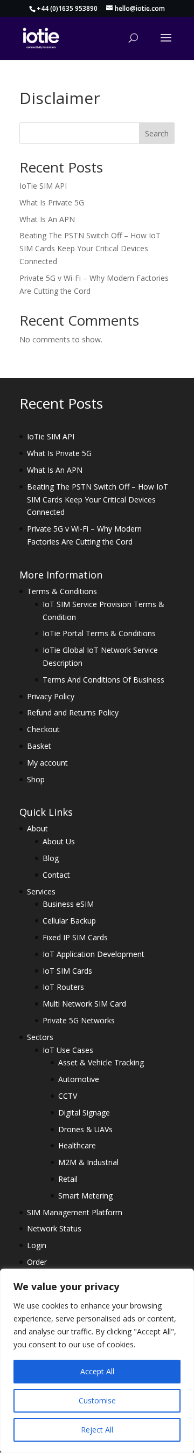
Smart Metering (85, 1195)
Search (157, 133)
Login (36, 1245)
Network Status (54, 1228)
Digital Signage (84, 1112)
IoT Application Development (93, 954)
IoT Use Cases (68, 1050)
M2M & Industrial (88, 1162)
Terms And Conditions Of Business (103, 679)
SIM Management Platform (74, 1212)
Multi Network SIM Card (84, 1003)
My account (47, 763)
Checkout (43, 729)
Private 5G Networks (79, 1020)
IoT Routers (63, 987)
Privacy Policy (50, 696)
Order (37, 1262)
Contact (56, 875)
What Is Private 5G (51, 202)
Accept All (97, 1371)
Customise (97, 1400)
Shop (36, 779)
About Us (59, 841)
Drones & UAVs (85, 1129)
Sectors (40, 1037)
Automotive (78, 1079)
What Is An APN (47, 219)
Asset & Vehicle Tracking (101, 1062)
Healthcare (77, 1145)
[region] (97, 1361)
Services (41, 891)
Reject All (97, 1429)
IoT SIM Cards (67, 971)
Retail (68, 1179)
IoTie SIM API (43, 186)
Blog (51, 858)
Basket (39, 746)
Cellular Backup (69, 920)
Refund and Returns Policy (73, 712)
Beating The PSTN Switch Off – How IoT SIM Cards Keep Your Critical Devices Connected (90, 248)
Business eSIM (68, 904)
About (37, 828)
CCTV (67, 1096)
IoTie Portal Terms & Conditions (99, 633)
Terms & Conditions (62, 591)
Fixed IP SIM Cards (75, 937)
